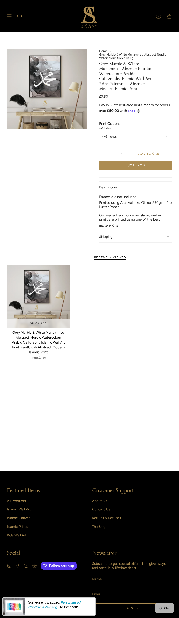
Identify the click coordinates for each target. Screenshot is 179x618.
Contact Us (101, 509)
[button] (19, 16)
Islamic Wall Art (19, 509)
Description (108, 187)
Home (103, 51)
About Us (99, 501)
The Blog (99, 526)
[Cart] (169, 16)
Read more (109, 225)
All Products (16, 501)
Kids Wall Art (17, 535)
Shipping (106, 237)
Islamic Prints (17, 526)
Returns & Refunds (106, 518)
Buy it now (135, 165)
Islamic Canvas (18, 518)
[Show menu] (9, 16)
